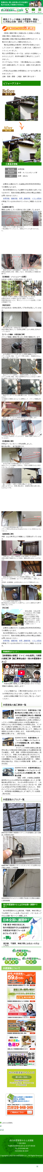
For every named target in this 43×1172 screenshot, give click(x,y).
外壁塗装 (6, 198)
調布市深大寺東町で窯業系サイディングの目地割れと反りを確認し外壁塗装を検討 (21, 834)
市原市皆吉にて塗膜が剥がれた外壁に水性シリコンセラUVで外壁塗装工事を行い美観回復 (28, 712)
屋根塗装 (14, 198)
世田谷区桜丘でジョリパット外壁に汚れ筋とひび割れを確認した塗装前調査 (21, 899)
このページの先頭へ (7, 1122)
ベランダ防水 (37, 198)
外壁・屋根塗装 (24, 198)
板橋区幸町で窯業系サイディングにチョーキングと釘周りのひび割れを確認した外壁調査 (21, 866)
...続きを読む (21, 733)
